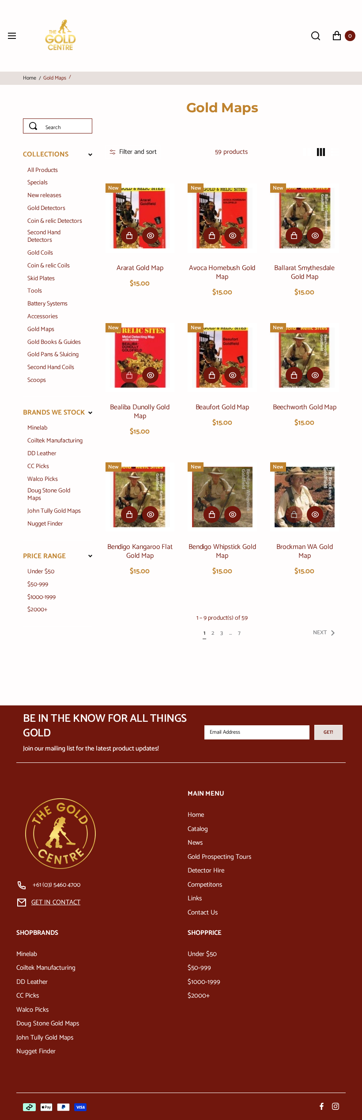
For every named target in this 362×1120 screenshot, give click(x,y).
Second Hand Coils (50, 368)
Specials (37, 183)
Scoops (36, 381)
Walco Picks (42, 480)
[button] (133, 152)
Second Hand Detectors (43, 236)
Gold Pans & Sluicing (53, 355)
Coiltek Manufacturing (55, 441)
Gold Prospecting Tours (219, 856)
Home (29, 78)
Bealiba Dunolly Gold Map (140, 412)
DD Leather (42, 454)
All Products (42, 171)
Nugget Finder (45, 524)
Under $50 (40, 572)
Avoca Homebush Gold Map (222, 273)
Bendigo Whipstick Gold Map (222, 551)
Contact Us (203, 912)
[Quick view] (150, 235)
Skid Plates (41, 279)
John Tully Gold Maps (54, 511)
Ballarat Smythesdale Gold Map (304, 273)
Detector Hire (206, 870)
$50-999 (37, 585)
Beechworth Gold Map (304, 407)
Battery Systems (47, 304)
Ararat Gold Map (140, 268)
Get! (328, 732)
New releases (44, 196)
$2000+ (37, 610)
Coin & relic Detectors (54, 221)
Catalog (198, 828)
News (195, 842)
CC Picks (38, 467)
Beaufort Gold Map (222, 407)
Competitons (205, 884)
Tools (34, 291)
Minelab (37, 428)
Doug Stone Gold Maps (48, 495)
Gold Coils (40, 253)
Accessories (42, 317)
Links (195, 898)
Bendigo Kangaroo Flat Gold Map (140, 551)
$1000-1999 (41, 598)
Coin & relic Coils (48, 266)
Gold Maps (40, 330)
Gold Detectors (46, 209)
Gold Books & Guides (54, 343)
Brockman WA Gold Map (304, 551)
